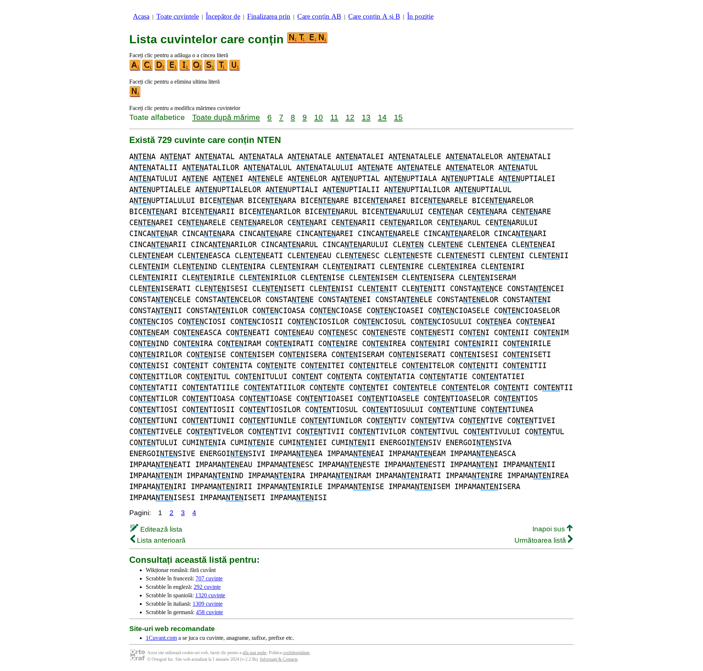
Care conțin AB (319, 16)
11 (334, 117)
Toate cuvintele (177, 16)
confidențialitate (296, 652)
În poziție (420, 16)
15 (398, 117)
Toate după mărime (226, 117)
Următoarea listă (541, 540)
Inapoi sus (549, 529)
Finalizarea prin (268, 16)
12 (350, 117)
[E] (173, 69)
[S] (210, 69)
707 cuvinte (209, 578)
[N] (135, 95)
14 (382, 117)
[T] (222, 69)
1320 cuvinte (210, 595)
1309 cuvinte (208, 604)
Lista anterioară (160, 540)
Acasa (141, 16)
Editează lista (160, 529)
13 (366, 117)
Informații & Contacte (279, 659)
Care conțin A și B (374, 16)
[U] (235, 69)
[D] (160, 69)
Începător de (223, 16)
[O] (197, 69)
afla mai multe (254, 652)
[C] (148, 69)
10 (318, 117)
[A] (135, 69)
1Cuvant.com (161, 638)
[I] (185, 69)
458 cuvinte (209, 612)
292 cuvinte (207, 587)
